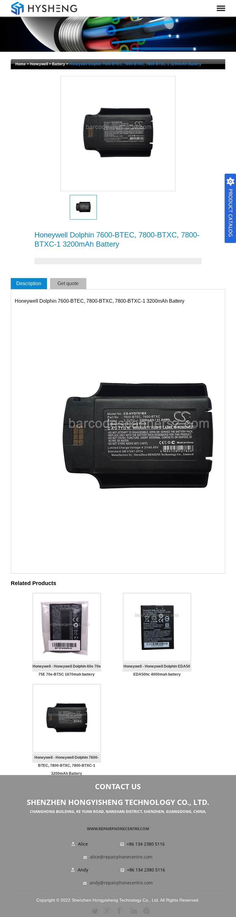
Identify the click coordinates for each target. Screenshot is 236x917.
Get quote (68, 283)
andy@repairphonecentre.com (121, 883)
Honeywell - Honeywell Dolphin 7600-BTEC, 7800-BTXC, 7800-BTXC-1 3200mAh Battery (66, 765)
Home (20, 64)
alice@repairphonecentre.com (121, 857)
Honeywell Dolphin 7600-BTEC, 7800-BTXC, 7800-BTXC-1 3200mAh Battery (135, 64)
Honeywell (39, 64)
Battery (58, 64)
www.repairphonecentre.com (118, 828)
